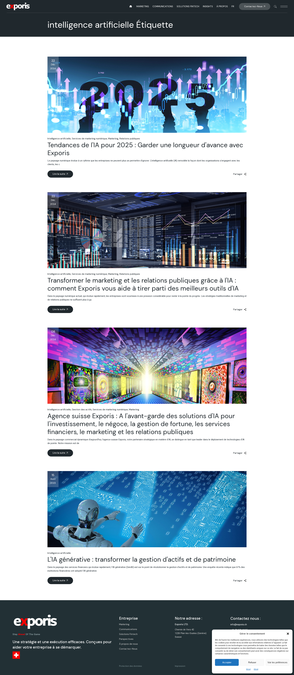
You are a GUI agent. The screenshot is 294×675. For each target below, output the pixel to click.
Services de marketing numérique (89, 138)
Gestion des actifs (82, 409)
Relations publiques (129, 138)
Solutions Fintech (128, 634)
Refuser (252, 662)
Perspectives (126, 639)
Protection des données (130, 666)
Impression (180, 666)
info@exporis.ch (238, 624)
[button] (287, 633)
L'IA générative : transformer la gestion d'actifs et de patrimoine (141, 559)
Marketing (113, 138)
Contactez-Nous (128, 648)
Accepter (226, 662)
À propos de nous (128, 643)
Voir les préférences (277, 662)
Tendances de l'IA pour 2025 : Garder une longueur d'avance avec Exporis (145, 149)
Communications (128, 629)
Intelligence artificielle (59, 138)
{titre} (248, 669)
